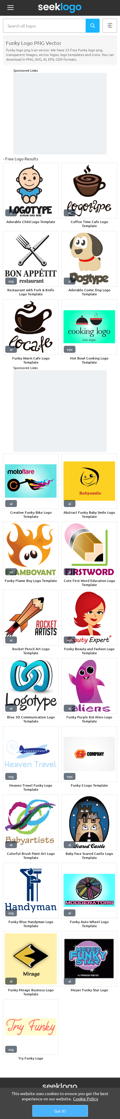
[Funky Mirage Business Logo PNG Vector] (31, 959)
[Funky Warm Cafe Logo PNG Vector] (31, 327)
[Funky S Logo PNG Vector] (89, 754)
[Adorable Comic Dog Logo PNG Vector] (89, 259)
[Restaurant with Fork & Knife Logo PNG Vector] (31, 259)
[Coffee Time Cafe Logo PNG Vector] (89, 190)
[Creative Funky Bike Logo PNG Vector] (31, 481)
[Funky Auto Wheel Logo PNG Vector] (89, 890)
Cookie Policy (85, 1098)
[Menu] (10, 8)
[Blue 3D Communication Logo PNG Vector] (31, 686)
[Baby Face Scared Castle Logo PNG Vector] (89, 822)
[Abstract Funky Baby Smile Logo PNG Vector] (89, 481)
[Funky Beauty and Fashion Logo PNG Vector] (89, 618)
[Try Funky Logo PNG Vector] (31, 1027)
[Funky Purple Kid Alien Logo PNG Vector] (89, 686)
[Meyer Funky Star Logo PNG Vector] (89, 959)
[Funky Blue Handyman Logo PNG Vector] (31, 890)
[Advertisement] (60, 114)
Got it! (60, 1110)
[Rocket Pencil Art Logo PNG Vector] (31, 618)
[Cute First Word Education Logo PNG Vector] (89, 549)
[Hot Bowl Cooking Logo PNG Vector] (89, 327)
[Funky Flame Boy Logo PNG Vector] (31, 549)
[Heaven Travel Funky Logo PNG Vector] (31, 754)
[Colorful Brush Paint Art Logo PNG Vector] (31, 822)
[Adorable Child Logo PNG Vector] (31, 190)
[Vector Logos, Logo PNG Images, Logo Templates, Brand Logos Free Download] (60, 8)
